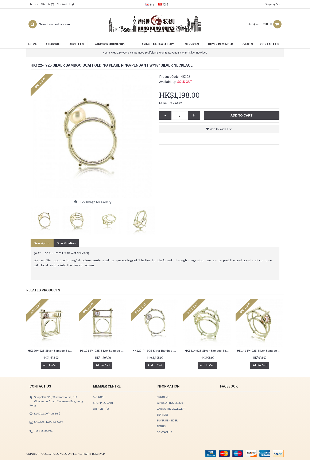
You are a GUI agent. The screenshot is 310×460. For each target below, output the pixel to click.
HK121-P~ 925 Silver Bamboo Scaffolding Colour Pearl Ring (103, 350)
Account (99, 397)
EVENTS (161, 426)
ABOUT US (163, 397)
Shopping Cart (103, 403)
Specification (66, 243)
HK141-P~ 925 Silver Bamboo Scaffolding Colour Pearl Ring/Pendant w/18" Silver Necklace (260, 350)
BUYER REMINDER (167, 420)
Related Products (43, 290)
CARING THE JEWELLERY (171, 408)
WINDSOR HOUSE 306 (170, 403)
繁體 (165, 4)
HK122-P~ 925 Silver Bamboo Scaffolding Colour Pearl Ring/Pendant (155, 350)
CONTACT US (164, 432)
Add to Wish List (221, 129)
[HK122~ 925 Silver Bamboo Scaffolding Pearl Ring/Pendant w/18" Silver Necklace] (93, 136)
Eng (151, 4)
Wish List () (101, 408)
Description (42, 243)
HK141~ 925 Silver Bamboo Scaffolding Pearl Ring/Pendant (208, 350)
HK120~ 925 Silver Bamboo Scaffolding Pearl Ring (51, 350)
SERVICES (162, 414)
